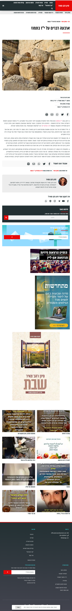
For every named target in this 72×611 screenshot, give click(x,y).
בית (69, 22)
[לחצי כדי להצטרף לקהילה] (52, 302)
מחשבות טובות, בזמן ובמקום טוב (26, 433)
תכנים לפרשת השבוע (19, 13)
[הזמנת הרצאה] (50, 261)
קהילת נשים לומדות (19, 3)
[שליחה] (12, 237)
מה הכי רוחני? (31, 513)
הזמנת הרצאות (30, 3)
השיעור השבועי (59, 13)
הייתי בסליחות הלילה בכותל (28, 460)
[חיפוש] (6, 217)
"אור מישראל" (49, 5)
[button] (52, 8)
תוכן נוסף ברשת (64, 590)
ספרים (46, 3)
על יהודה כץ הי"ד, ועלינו (63, 513)
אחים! (68, 487)
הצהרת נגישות (31, 560)
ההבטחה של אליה (30, 487)
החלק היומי (67, 13)
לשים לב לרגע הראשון (64, 460)
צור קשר (41, 5)
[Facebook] (68, 201)
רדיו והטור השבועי (49, 13)
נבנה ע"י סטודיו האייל (29, 580)
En (3, 6)
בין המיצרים (46, 126)
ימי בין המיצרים (66, 107)
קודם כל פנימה (66, 433)
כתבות (51, 3)
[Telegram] (59, 201)
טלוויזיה (40, 13)
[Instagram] (55, 201)
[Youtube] (63, 201)
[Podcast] (50, 201)
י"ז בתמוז (59, 107)
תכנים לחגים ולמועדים (31, 13)
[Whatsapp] (46, 201)
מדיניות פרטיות (31, 583)
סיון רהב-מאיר (63, 5)
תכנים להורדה (39, 3)
